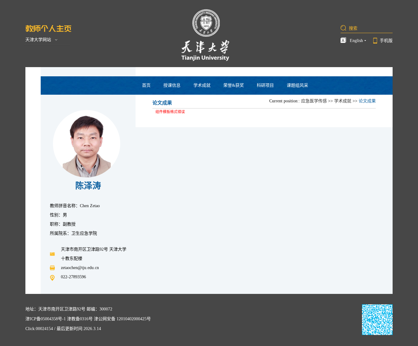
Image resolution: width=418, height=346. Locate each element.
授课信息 (172, 85)
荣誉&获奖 (233, 85)
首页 (146, 85)
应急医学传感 (314, 101)
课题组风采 (297, 85)
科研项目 (265, 85)
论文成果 (367, 101)
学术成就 (202, 85)
